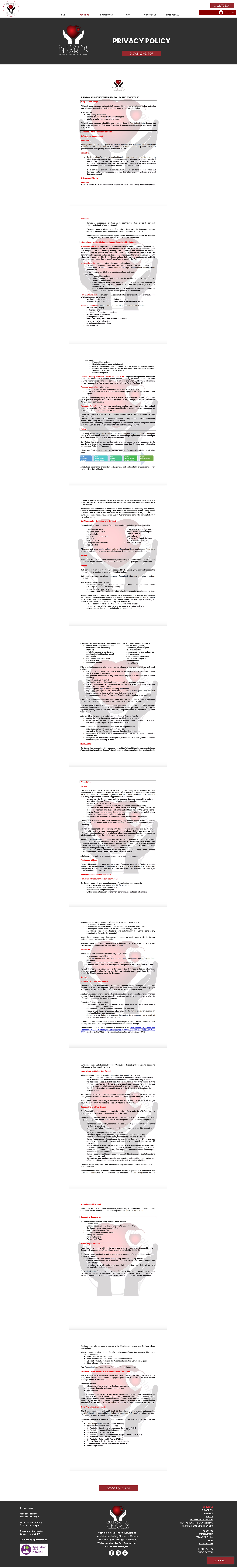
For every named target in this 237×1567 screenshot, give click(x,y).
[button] (106, 14)
